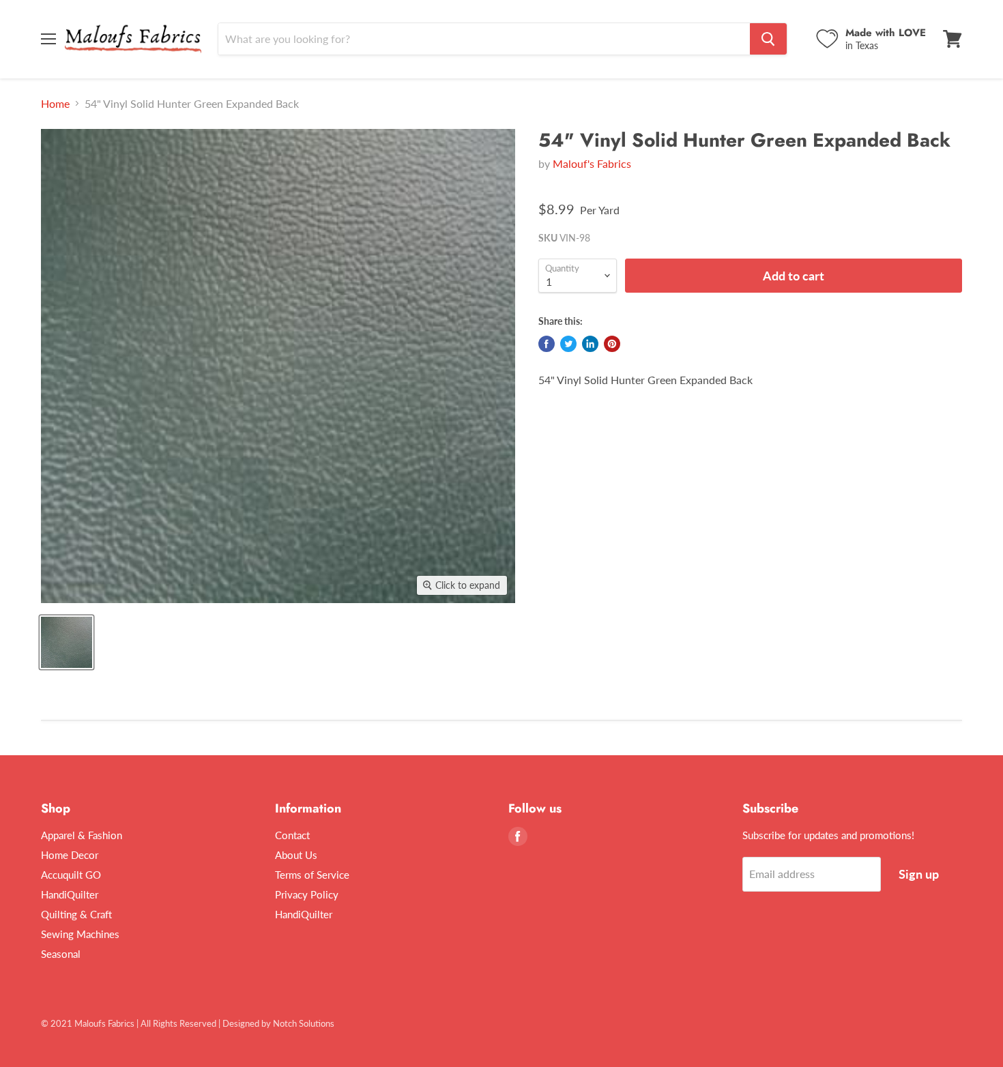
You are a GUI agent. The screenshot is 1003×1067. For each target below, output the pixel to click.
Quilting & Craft (76, 914)
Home (55, 104)
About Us (296, 855)
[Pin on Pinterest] (612, 344)
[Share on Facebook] (546, 344)
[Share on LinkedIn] (590, 344)
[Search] (768, 39)
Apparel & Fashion (81, 835)
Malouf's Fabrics (592, 163)
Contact (292, 835)
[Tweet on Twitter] (568, 344)
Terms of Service (312, 874)
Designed (240, 1023)
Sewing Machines (80, 934)
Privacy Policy (306, 894)
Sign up (919, 873)
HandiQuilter (69, 894)
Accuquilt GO (71, 874)
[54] (66, 642)
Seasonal (61, 954)
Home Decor (69, 855)
